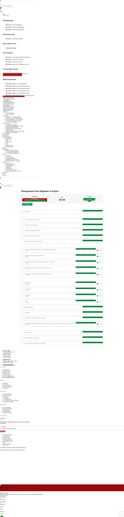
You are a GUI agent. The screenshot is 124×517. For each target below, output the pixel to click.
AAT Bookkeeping (8, 20)
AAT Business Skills (9, 34)
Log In (89, 201)
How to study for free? (9, 44)
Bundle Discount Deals (9, 79)
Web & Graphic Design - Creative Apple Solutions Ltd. (12, 450)
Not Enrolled (34, 199)
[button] (63, 15)
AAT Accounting (7, 53)
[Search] (0, 8)
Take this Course (89, 199)
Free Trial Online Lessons (10, 69)
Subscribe (3, 431)
